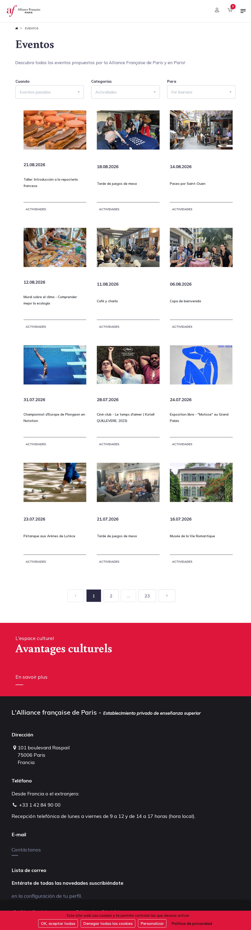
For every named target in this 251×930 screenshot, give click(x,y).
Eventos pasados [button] (35, 92)
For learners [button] (181, 92)
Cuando (22, 81)
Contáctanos (26, 850)
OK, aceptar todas (58, 923)
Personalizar (152, 923)
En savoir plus (31, 677)
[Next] (167, 595)
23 (147, 595)
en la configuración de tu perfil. (47, 896)
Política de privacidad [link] (192, 923)
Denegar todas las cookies (108, 923)
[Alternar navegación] (243, 13)
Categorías (101, 81)
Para (171, 81)
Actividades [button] (106, 92)
